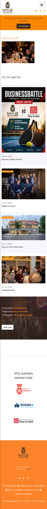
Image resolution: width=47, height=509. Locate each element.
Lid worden (23, 26)
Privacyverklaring (38, 501)
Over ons (7, 327)
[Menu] (42, 5)
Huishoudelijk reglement (12, 501)
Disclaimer (27, 501)
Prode (28, 469)
